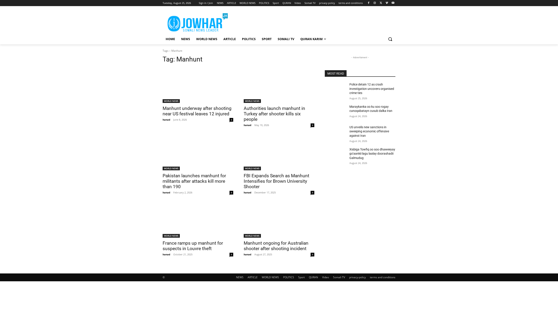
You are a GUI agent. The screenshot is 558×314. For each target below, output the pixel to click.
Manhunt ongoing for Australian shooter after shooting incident (276, 246)
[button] (390, 39)
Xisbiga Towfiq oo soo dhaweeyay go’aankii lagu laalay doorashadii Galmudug (372, 154)
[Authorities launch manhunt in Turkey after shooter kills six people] (279, 85)
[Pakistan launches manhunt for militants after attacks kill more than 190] (198, 152)
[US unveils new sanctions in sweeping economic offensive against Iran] (335, 132)
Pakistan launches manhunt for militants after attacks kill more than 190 (194, 181)
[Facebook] (368, 3)
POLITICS (288, 277)
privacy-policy (357, 277)
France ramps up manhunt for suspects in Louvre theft (193, 246)
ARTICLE (253, 277)
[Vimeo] (386, 3)
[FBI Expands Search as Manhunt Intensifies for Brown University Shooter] (279, 152)
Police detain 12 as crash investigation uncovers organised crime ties (371, 89)
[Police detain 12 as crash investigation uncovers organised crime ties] (335, 89)
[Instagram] (374, 3)
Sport (301, 277)
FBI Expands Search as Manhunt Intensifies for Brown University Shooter (276, 181)
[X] (380, 3)
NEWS (239, 277)
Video (325, 277)
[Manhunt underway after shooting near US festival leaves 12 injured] (198, 85)
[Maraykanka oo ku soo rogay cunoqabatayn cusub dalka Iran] (335, 112)
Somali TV (339, 277)
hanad (166, 119)
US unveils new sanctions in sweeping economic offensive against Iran (369, 131)
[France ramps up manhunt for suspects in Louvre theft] (198, 220)
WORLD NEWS (171, 100)
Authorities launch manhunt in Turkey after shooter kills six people (274, 114)
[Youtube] (392, 3)
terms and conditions (382, 277)
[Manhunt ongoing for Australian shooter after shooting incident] (279, 220)
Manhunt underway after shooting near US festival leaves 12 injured (197, 111)
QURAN (313, 277)
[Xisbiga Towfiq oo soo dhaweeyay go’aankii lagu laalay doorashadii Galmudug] (335, 154)
